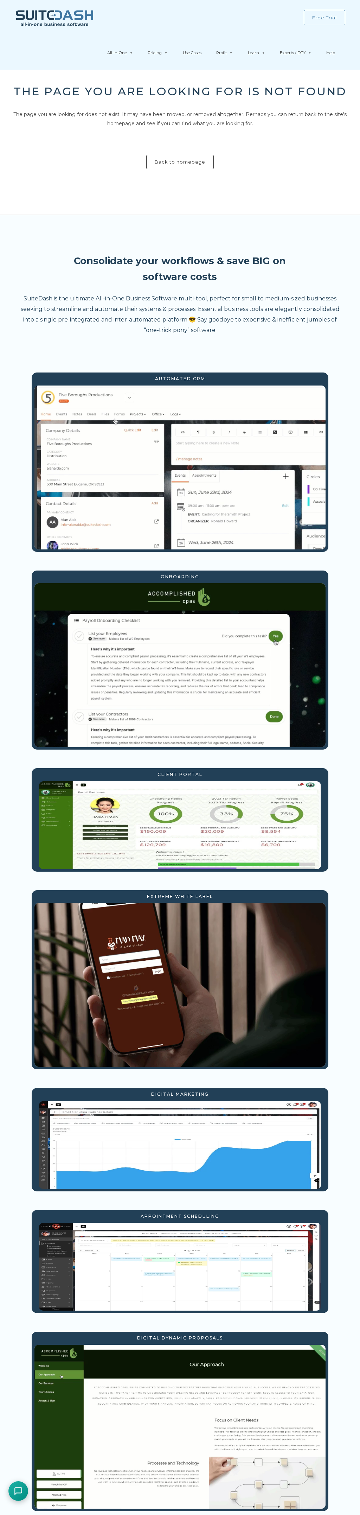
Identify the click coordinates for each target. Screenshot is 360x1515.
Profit (221, 52)
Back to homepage (180, 162)
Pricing (155, 52)
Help (330, 52)
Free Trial (324, 17)
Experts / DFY (293, 52)
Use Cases (192, 52)
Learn (253, 52)
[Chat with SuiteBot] (18, 1491)
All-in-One (117, 52)
